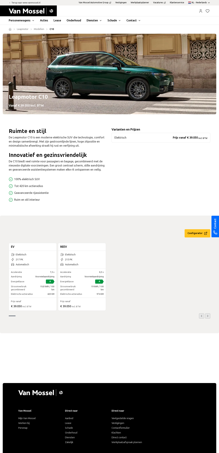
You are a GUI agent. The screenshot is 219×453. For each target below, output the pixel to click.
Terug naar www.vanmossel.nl (25, 3)
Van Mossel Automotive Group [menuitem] (93, 2)
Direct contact (119, 437)
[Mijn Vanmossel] (200, 11)
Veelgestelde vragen (123, 418)
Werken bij (24, 423)
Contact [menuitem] (131, 20)
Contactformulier (121, 427)
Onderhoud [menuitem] (74, 20)
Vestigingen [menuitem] (121, 2)
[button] (200, 11)
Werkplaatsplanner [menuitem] (140, 2)
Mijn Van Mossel (27, 418)
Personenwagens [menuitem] (19, 20)
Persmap (23, 427)
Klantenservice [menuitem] (177, 2)
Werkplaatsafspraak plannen (127, 442)
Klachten (116, 432)
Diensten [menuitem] (92, 20)
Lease (68, 423)
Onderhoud (71, 432)
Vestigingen (118, 423)
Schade (69, 427)
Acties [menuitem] (44, 20)
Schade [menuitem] (112, 20)
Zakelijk (69, 442)
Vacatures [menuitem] (158, 2)
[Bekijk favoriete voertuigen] (207, 11)
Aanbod (69, 418)
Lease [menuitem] (57, 20)
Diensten (70, 437)
